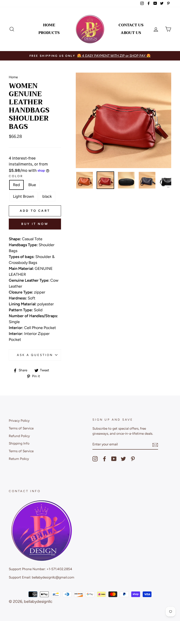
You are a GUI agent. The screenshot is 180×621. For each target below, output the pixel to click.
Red (16, 184)
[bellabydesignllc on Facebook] (104, 458)
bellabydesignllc (38, 601)
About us (131, 33)
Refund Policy (19, 436)
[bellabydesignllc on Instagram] (95, 458)
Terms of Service (21, 428)
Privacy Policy (19, 420)
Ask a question (35, 355)
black (47, 196)
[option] (90, 55)
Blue (32, 184)
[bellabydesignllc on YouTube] (114, 458)
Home (49, 25)
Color (16, 176)
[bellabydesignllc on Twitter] (123, 458)
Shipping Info (19, 443)
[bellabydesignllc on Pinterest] (132, 458)
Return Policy (19, 459)
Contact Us (131, 25)
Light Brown (23, 196)
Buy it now (35, 224)
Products (49, 33)
